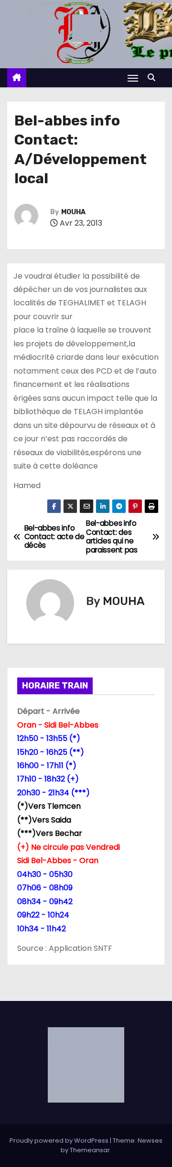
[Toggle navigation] (133, 78)
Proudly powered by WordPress (60, 1140)
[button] (154, 77)
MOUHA (73, 212)
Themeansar (90, 1150)
